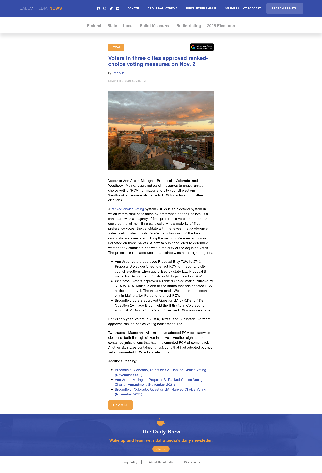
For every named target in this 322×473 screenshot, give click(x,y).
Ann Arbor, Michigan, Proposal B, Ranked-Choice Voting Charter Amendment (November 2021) (159, 382)
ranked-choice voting (128, 208)
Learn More (120, 405)
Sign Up (160, 449)
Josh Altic (118, 73)
